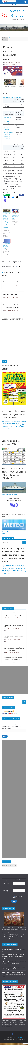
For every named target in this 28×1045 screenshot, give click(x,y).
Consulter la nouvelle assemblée (12, 97)
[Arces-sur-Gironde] (14, 25)
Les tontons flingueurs (11, 294)
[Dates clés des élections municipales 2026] (15, 211)
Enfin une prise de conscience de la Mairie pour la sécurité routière (13, 956)
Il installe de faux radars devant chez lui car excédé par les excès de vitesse (13, 974)
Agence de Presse (6, 954)
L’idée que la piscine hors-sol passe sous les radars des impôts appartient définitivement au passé (14, 639)
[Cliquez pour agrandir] (14, 372)
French (7, 1)
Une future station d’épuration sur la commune (13, 627)
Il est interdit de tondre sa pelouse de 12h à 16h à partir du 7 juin (13, 659)
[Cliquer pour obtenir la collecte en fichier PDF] (14, 448)
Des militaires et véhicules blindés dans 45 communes (12, 262)
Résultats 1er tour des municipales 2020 (6, 246)
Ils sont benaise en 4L (11, 282)
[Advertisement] (14, 590)
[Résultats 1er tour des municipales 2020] (6, 241)
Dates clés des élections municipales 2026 (15, 216)
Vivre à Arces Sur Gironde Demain (8, 128)
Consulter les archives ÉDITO (9, 436)
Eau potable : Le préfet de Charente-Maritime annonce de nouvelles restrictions (13, 650)
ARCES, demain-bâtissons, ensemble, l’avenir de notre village (8, 136)
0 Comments (7, 64)
